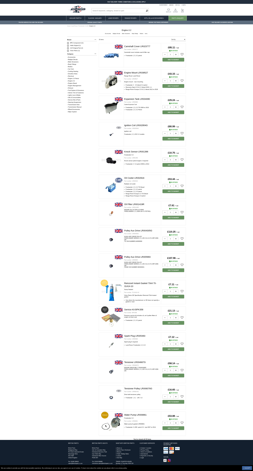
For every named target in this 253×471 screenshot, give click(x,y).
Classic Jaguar (95, 18)
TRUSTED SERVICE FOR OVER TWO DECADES (30, 22)
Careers (119, 455)
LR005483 (131, 339)
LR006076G (131, 391)
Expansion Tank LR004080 (137, 99)
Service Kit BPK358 (133, 309)
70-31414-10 (131, 292)
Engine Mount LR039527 (136, 74)
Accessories (108, 33)
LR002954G (131, 128)
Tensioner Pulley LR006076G (138, 388)
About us (119, 448)
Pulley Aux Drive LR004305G (138, 230)
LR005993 (131, 260)
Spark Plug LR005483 (134, 336)
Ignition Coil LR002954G (136, 125)
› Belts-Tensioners (72, 62)
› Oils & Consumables (74, 97)
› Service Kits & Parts (73, 100)
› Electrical (70, 76)
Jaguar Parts (75, 18)
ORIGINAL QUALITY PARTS (94, 22)
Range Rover (131, 18)
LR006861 (131, 421)
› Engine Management (74, 85)
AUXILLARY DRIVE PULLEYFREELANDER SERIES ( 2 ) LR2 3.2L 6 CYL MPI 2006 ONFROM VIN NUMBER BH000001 (141, 265)
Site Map (119, 457)
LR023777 (131, 49)
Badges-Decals (116, 33)
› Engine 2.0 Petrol (73, 78)
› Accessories (71, 57)
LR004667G (131, 365)
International (144, 454)
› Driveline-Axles (72, 74)
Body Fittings (135, 33)
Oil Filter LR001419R (134, 204)
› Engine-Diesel (72, 83)
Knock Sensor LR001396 (136, 153)
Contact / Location (146, 448)
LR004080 (131, 102)
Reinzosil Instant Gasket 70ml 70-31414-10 (140, 286)
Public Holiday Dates (123, 454)
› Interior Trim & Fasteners (75, 93)
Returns (119, 452)
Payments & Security (147, 455)
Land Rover (113, 18)
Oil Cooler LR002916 (134, 178)
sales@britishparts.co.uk (75, 463)
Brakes (142, 33)
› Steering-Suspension (74, 102)
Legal (142, 457)
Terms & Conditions (146, 452)
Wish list (168, 11)
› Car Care (70, 69)
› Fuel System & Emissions (75, 90)
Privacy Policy (145, 450)
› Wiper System (72, 112)
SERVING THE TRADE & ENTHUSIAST (158, 22)
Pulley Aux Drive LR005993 (137, 257)
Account (175, 11)
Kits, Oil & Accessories (154, 18)
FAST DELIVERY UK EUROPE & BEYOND (222, 22)
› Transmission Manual (74, 107)
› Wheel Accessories (73, 109)
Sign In (171, 5)
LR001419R (131, 207)
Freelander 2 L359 (84, 26)
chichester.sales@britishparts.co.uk (102, 463)
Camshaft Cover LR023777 (137, 46)
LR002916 (131, 181)
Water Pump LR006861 (135, 416)
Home (68, 26)
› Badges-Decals (72, 59)
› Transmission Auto (73, 104)
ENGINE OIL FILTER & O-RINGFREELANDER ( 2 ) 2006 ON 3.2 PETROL (137, 210)
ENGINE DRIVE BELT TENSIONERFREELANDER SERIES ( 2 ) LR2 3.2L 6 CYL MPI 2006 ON (141, 369)
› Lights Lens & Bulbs (73, 95)
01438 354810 (75, 461)
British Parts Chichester (124, 450)
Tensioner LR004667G (135, 362)
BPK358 (130, 312)
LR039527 (131, 79)
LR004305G (131, 233)
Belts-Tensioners (126, 33)
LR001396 (131, 158)
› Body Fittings (71, 64)
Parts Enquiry (178, 18)
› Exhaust (70, 88)
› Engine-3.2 (71, 81)
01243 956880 (98, 461)
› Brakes (69, 66)
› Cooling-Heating (72, 71)
